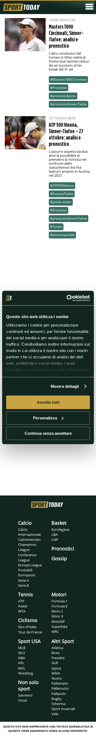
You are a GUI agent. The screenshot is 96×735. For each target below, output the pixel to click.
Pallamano (59, 683)
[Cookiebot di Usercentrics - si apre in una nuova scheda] (68, 298)
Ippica (56, 668)
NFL (21, 662)
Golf (54, 662)
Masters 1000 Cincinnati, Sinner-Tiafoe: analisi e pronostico (66, 36)
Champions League (27, 547)
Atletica (57, 647)
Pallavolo (58, 693)
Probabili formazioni (26, 572)
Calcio (25, 523)
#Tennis (56, 226)
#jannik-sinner (60, 202)
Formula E (59, 606)
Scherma (58, 703)
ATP (21, 601)
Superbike (59, 626)
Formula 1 (59, 601)
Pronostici (62, 548)
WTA (21, 611)
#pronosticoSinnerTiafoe (68, 104)
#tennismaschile (62, 235)
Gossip (59, 558)
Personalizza (45, 418)
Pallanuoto (60, 688)
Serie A (23, 580)
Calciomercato (29, 539)
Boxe (55, 652)
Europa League (30, 565)
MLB (21, 647)
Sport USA (29, 641)
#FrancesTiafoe (61, 194)
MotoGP (58, 621)
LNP (54, 539)
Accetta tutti (48, 402)
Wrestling (25, 673)
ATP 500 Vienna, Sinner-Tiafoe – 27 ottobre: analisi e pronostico (66, 134)
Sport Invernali (63, 708)
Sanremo (25, 695)
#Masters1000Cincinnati (68, 79)
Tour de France (30, 632)
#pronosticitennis (63, 96)
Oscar (22, 700)
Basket (58, 523)
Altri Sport (62, 641)
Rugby (56, 698)
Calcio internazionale (29, 532)
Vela (54, 713)
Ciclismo (27, 620)
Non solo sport (28, 685)
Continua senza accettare (48, 433)
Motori (58, 594)
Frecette (58, 657)
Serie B (23, 585)
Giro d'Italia (27, 626)
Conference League (27, 557)
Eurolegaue (60, 529)
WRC (55, 631)
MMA (55, 673)
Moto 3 (57, 616)
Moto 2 (57, 611)
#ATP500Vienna (62, 185)
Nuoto (56, 678)
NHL (21, 668)
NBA (21, 657)
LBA (54, 534)
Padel (22, 606)
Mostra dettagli (65, 386)
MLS (21, 652)
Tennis (25, 594)
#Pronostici (58, 87)
